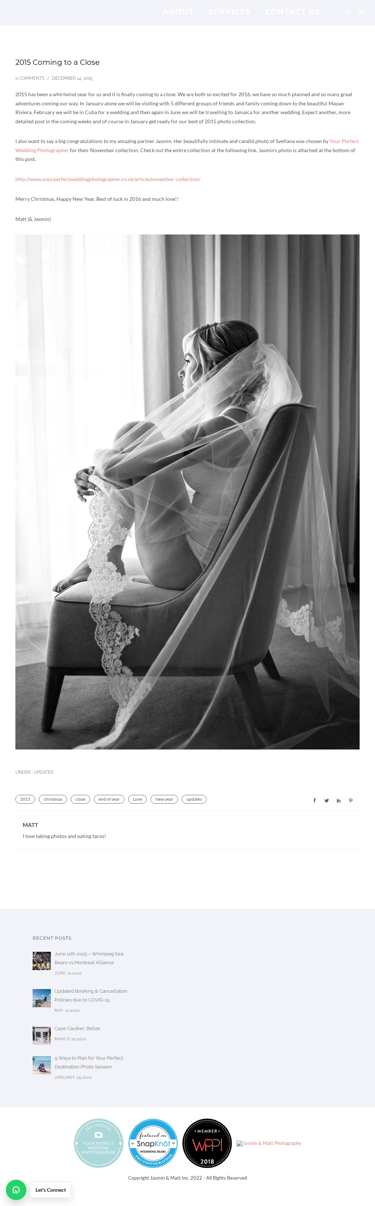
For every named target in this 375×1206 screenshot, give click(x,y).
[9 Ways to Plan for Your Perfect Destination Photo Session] (42, 1065)
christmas (53, 799)
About (178, 11)
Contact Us (292, 11)
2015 (25, 799)
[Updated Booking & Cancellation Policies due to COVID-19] (42, 998)
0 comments (29, 78)
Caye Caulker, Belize (77, 1028)
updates (194, 799)
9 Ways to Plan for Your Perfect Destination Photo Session (89, 1062)
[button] (38, 1190)
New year (164, 799)
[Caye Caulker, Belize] (42, 1035)
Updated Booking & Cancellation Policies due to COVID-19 (91, 995)
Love (137, 799)
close (80, 799)
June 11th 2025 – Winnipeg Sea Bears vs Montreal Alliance (89, 958)
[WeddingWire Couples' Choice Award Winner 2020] (269, 1143)
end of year (109, 799)
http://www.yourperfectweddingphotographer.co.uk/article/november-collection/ (107, 179)
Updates (43, 772)
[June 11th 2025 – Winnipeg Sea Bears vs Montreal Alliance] (42, 961)
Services (229, 11)
